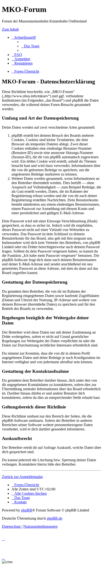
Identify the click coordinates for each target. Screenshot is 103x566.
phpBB (26, 510)
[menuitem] (30, 46)
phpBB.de (54, 518)
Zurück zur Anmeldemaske (22, 477)
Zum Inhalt (10, 29)
